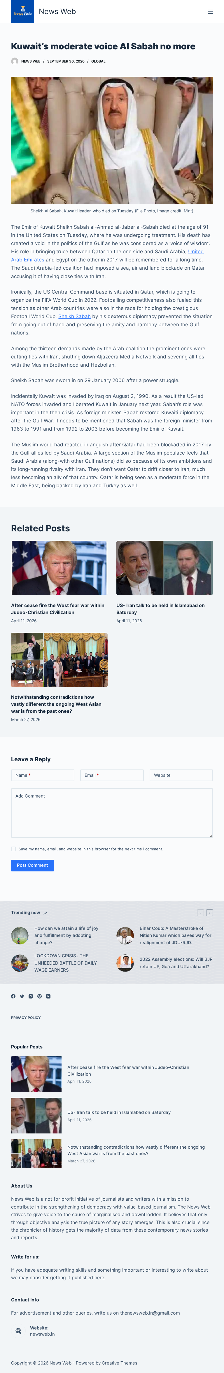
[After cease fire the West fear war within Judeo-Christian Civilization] (59, 568)
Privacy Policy (26, 1017)
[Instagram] (31, 996)
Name (23, 775)
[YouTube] (48, 996)
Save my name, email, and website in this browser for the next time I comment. (91, 849)
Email (92, 775)
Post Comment (32, 865)
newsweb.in (42, 1334)
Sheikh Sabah (74, 316)
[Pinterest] (39, 996)
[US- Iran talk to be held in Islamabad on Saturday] (164, 568)
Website (162, 775)
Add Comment (30, 796)
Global (98, 61)
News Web (57, 11)
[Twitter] (22, 996)
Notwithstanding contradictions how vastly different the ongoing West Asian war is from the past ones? (56, 704)
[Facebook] (13, 996)
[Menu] (210, 11)
